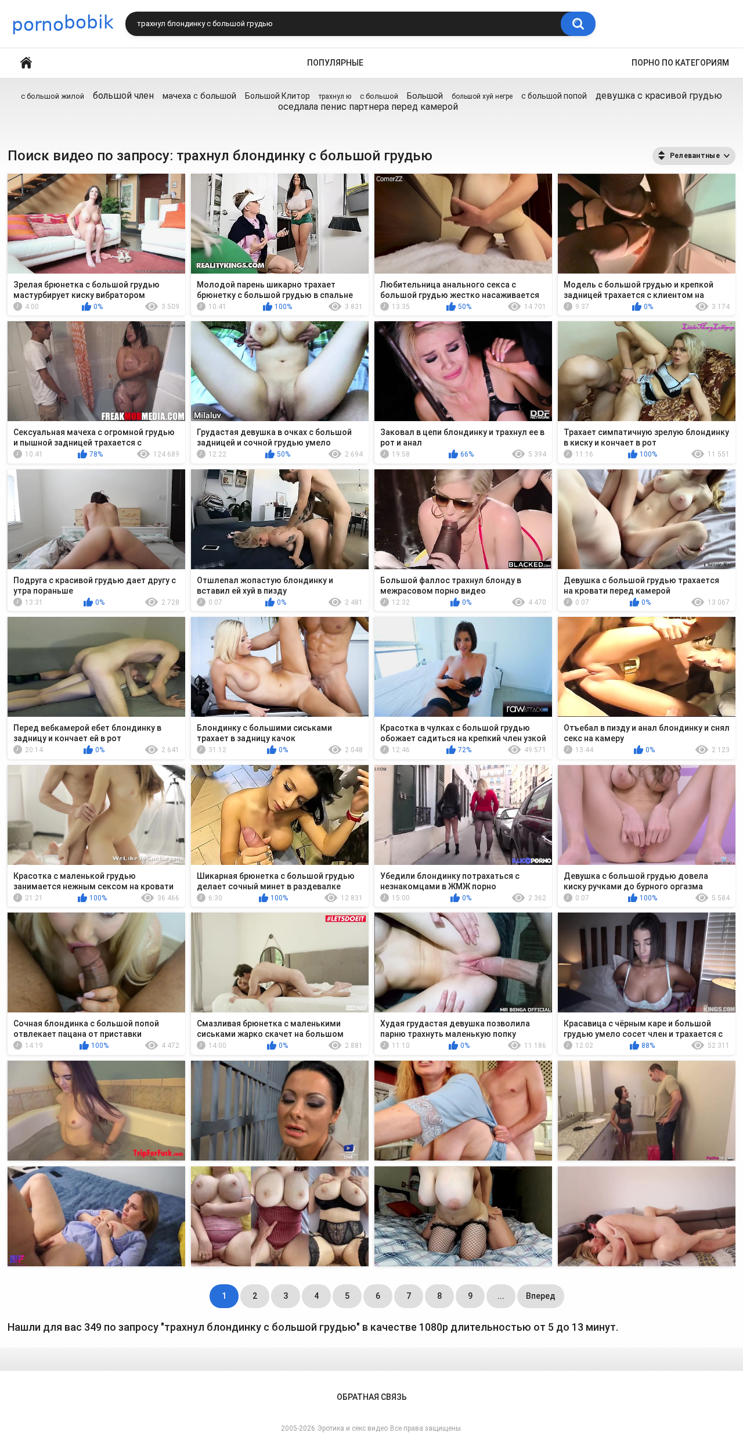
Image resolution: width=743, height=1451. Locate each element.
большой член (123, 95)
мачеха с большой (199, 96)
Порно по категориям (680, 62)
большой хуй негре (482, 96)
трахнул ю (335, 96)
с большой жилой (52, 96)
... (500, 1296)
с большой (379, 96)
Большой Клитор (277, 95)
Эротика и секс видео (353, 1428)
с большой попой (554, 95)
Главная (26, 63)
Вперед (541, 1296)
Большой (425, 96)
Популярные (335, 62)
